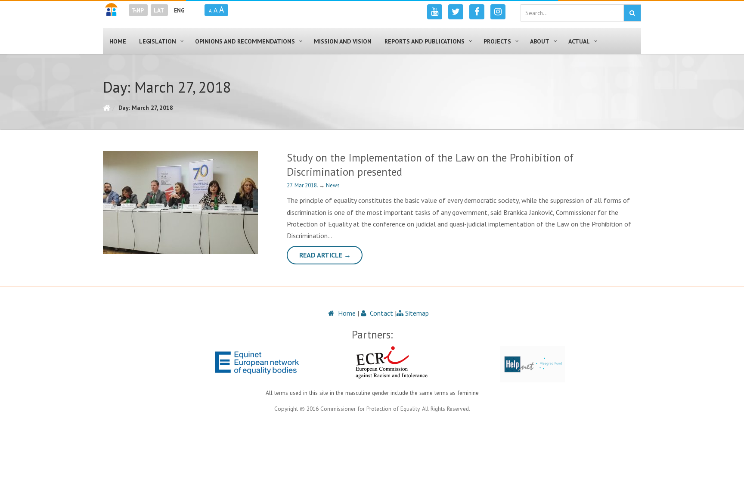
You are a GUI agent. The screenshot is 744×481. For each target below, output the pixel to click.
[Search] (632, 13)
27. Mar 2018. (303, 185)
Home (346, 313)
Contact (380, 313)
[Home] (106, 108)
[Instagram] (498, 11)
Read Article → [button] (325, 255)
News (333, 185)
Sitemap (416, 313)
